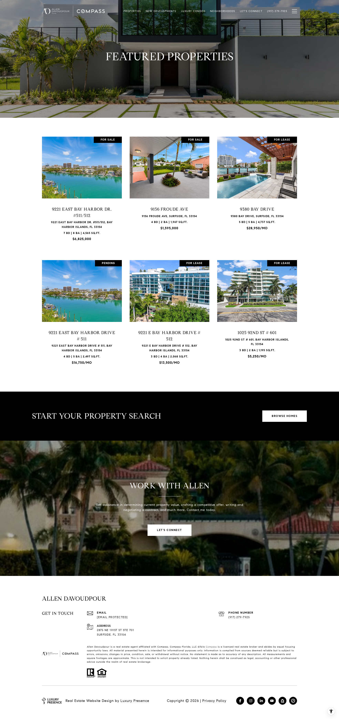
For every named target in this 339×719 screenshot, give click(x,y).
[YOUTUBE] (272, 701)
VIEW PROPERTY (82, 191)
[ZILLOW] (282, 701)
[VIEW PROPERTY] (82, 187)
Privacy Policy (214, 701)
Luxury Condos (193, 11)
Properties (132, 11)
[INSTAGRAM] (251, 701)
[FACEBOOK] (240, 701)
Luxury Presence (134, 701)
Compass (211, 646)
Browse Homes (284, 416)
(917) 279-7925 (239, 617)
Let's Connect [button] (169, 530)
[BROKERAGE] (293, 701)
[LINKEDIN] (261, 701)
